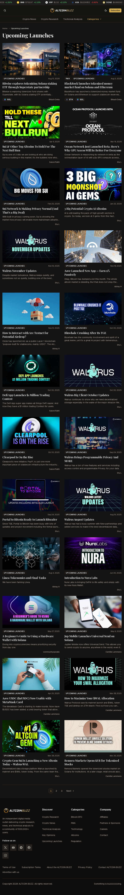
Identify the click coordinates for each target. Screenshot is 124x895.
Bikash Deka (54, 99)
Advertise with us (10, 872)
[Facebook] (29, 848)
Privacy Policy (85, 867)
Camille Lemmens (114, 652)
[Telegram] (21, 848)
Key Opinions (48, 835)
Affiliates (104, 817)
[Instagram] (5, 855)
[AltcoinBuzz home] (62, 10)
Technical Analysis (72, 19)
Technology (77, 829)
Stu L (119, 162)
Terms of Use (8, 867)
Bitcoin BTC (76, 817)
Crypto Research (49, 19)
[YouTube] (13, 848)
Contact (104, 835)
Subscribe (115, 10)
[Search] (4, 10)
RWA (68, 78)
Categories (93, 19)
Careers (104, 829)
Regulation (76, 841)
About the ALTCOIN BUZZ (59, 867)
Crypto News (29, 19)
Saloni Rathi (54, 162)
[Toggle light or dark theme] (105, 10)
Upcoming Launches (14, 78)
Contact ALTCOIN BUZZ (110, 867)
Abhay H (118, 286)
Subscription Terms (31, 867)
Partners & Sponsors (110, 823)
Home (4, 28)
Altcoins (75, 835)
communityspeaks (51, 652)
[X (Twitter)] (5, 848)
